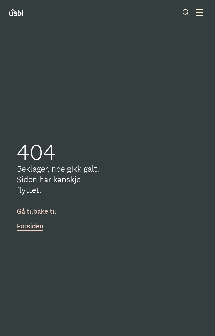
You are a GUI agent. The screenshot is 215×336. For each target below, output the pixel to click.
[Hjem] (20, 12)
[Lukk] (186, 12)
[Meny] (199, 12)
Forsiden (30, 225)
